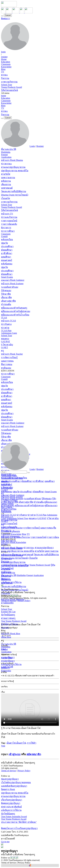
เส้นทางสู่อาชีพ (8, 301)
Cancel (8, 15)
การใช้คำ (31, 743)
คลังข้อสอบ (6, 264)
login (3, 52)
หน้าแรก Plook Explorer (12, 283)
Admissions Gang (9, 333)
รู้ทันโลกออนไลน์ (9, 90)
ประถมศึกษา (7, 246)
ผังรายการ (6, 227)
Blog (3, 69)
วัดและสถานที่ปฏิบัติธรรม (13, 191)
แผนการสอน (7, 361)
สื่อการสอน (6, 364)
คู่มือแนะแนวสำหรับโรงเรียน (15, 315)
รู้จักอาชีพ (6, 294)
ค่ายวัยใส (5, 174)
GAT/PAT (5, 341)
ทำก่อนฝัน (6, 304)
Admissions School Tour (17, 518)
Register (40, 146)
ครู (2, 350)
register (4, 57)
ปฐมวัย (4, 243)
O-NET (4, 347)
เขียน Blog (6, 637)
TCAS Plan (6, 330)
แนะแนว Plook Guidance (12, 280)
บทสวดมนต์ (7, 188)
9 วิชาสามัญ (7, 344)
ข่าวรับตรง (6, 324)
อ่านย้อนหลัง (7, 603)
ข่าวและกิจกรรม (9, 217)
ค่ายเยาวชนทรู (8, 618)
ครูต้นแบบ (6, 368)
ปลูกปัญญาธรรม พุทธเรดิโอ (14, 170)
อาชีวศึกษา (6, 253)
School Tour (6, 84)
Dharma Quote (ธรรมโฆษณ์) (14, 195)
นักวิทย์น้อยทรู (8, 615)
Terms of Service (8, 600)
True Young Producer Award (13, 621)
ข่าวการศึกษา (8, 231)
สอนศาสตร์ (6, 260)
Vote (3, 746)
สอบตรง (5, 338)
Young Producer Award (11, 87)
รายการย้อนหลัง (9, 224)
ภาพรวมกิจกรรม (9, 82)
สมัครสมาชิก (34, 754)
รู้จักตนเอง (6, 290)
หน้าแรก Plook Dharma (12, 160)
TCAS (4, 317)
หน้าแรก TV (7, 213)
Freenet (4, 154)
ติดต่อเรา (5, 18)
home (3, 95)
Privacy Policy (24, 600)
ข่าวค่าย (5, 327)
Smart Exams (7, 277)
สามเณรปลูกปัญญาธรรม (13, 167)
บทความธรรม (8, 177)
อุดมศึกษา (6, 257)
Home (4, 59)
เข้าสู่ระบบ (15, 754)
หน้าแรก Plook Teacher (12, 354)
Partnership (6, 671)
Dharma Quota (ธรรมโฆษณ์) (14, 558)
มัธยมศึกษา (6, 250)
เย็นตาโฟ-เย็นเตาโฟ (16, 743)
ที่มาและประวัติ (8, 149)
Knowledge (6, 67)
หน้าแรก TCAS (8, 321)
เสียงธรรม (6, 184)
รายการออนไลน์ (9, 220)
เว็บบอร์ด (5, 198)
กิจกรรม (5, 78)
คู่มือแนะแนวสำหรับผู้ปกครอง (15, 311)
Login (32, 146)
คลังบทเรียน (7, 239)
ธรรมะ (4, 75)
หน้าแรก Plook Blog (10, 633)
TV (2, 72)
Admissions (6, 512)
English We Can (8, 611)
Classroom (5, 64)
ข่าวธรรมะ (6, 163)
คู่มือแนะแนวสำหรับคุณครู (14, 308)
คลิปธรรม (6, 181)
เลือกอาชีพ (6, 297)
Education (5, 62)
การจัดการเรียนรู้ (9, 357)
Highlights (5, 152)
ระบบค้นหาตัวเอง (9, 287)
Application (6, 157)
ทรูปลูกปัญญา (8, 661)
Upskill (4, 236)
